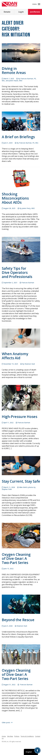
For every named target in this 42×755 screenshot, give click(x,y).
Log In (21, 12)
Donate (7, 12)
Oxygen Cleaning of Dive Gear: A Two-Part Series (16, 558)
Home (4, 736)
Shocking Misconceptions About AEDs (15, 198)
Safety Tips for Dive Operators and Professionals (17, 272)
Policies (16, 736)
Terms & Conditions (27, 736)
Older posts (6, 722)
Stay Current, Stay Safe (21, 481)
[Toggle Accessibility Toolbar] (37, 750)
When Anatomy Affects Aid (15, 355)
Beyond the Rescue (18, 619)
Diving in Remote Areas (14, 70)
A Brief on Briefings (18, 136)
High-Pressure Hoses (19, 416)
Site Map (10, 736)
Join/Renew (35, 12)
